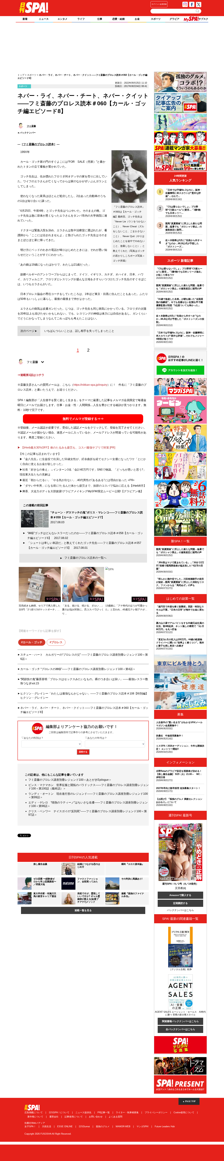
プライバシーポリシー (156, 1112)
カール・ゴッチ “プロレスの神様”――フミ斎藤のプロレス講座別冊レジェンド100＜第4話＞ (77, 669)
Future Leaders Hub (165, 1126)
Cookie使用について (184, 1112)
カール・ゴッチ (32, 642)
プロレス (56, 642)
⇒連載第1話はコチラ (31, 374)
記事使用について (74, 1116)
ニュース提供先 (83, 1112)
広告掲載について (33, 1112)
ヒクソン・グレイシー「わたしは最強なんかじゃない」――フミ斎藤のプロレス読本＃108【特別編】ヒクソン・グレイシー (84, 695)
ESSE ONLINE (65, 1126)
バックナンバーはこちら (180, 910)
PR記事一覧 (103, 1112)
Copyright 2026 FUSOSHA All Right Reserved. (47, 1133)
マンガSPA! (142, 1126)
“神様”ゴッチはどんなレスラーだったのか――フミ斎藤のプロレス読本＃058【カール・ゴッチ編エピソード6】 (85, 535)
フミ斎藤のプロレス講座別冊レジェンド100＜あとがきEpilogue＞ (69, 779)
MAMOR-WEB (123, 1126)
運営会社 (54, 1116)
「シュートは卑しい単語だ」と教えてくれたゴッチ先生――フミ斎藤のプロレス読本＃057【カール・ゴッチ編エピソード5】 (84, 545)
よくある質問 (115, 1116)
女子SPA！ (30, 1126)
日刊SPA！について (59, 1112)
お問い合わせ (96, 1116)
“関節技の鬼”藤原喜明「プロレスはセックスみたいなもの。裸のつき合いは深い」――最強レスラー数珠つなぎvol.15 (84, 681)
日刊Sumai (84, 1126)
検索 (198, 11)
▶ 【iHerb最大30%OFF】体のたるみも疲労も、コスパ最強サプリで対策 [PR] (66, 447)
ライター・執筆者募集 (127, 1112)
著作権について (35, 1116)
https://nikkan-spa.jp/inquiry (90, 384)
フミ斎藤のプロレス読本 (38, 144)
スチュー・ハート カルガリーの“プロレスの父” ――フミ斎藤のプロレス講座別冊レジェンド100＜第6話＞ (84, 656)
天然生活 (47, 1126)
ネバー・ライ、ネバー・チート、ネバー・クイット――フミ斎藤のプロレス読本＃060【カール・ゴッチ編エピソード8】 (84, 710)
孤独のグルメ (103, 1126)
